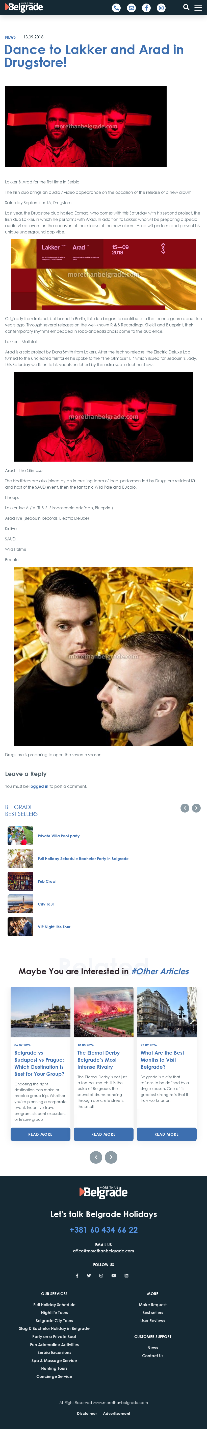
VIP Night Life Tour (54, 927)
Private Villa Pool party (59, 836)
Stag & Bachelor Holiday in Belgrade (54, 1328)
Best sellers (152, 1312)
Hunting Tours (54, 1368)
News (10, 37)
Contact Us (152, 1356)
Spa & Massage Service (54, 1360)
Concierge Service (54, 1376)
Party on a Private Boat (54, 1336)
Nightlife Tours (54, 1312)
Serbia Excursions (54, 1352)
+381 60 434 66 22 (103, 1229)
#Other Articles (160, 971)
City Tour (46, 904)
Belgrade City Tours (54, 1320)
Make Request (153, 1304)
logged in (39, 786)
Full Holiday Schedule (54, 1304)
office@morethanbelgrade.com (103, 1251)
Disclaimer (87, 1413)
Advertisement (116, 1413)
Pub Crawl (47, 881)
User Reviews (152, 1320)
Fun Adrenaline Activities (54, 1344)
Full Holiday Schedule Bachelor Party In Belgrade (83, 858)
